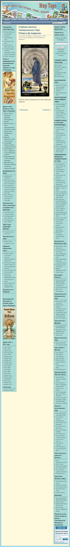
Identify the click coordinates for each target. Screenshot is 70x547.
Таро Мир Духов (60, 446)
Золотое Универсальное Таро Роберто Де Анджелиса (60, 141)
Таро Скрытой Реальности (60, 334)
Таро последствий (61, 146)
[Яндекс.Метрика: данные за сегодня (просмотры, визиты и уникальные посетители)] (8, 390)
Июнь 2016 (7, 369)
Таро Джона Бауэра (61, 466)
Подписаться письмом (59, 541)
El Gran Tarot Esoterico (59, 306)
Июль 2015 (7, 371)
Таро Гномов (59, 464)
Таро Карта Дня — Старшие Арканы (9, 213)
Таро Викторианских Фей (61, 461)
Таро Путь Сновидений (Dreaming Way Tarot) (60, 235)
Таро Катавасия (60, 492)
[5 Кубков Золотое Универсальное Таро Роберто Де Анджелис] (35, 70)
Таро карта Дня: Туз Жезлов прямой (9, 271)
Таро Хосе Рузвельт (61, 403)
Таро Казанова (60, 358)
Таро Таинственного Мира (60, 365)
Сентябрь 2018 (8, 353)
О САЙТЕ (14, 19)
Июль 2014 (7, 373)
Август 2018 (7, 354)
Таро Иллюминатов (61, 212)
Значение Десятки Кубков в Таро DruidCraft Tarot (9, 285)
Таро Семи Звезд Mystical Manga (61, 281)
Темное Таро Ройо (61, 397)
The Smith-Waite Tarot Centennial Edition (60, 106)
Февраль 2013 (8, 377)
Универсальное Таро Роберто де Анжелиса (60, 135)
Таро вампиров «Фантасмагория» (61, 436)
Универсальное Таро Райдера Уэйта (60, 171)
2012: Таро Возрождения (59, 290)
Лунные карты (60, 502)
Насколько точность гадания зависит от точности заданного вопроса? (9, 265)
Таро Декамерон (60, 369)
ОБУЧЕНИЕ (54, 19)
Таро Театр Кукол (61, 468)
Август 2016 (7, 366)
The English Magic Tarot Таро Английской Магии (61, 261)
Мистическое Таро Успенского (61, 302)
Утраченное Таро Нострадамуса (61, 309)
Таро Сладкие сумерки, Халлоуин (61, 470)
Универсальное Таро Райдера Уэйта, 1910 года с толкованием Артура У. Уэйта (61, 113)
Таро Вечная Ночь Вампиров (61, 423)
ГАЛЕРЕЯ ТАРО (33, 19)
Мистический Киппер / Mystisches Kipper (61, 509)
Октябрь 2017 (8, 362)
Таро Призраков (60, 433)
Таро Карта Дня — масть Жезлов (9, 217)
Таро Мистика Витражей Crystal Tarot (60, 379)
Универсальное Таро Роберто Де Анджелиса (60, 165)
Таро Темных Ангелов (59, 444)
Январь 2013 (8, 379)
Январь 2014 (8, 375)
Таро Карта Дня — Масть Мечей (9, 221)
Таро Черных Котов (61, 487)
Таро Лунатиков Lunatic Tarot (60, 284)
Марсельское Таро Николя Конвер (61, 86)
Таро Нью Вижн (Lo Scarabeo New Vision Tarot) (61, 150)
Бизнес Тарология (9, 56)
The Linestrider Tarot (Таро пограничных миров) (60, 222)
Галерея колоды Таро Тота (8, 233)
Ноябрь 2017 (8, 360)
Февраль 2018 (8, 356)
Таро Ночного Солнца (60, 440)
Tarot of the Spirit (60, 318)
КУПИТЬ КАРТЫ (44, 19)
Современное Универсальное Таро (60, 129)
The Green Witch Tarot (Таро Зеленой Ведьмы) (61, 251)
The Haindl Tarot (60, 316)
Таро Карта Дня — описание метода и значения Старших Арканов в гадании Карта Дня (9, 189)
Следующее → (47, 110)
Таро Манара (59, 352)
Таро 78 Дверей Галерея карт (60, 209)
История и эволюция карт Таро (8, 37)
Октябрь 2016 (8, 364)
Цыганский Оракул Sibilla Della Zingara (61, 499)
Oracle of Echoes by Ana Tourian (61, 504)
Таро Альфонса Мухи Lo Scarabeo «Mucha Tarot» (61, 384)
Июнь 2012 (7, 380)
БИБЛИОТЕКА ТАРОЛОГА (8, 177)
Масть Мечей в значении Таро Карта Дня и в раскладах (8, 197)
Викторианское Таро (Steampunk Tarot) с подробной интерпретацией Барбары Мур (61, 202)
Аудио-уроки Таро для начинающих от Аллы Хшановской (10, 181)
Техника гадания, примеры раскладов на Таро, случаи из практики (9, 51)
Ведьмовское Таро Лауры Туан (61, 247)
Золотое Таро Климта (60, 389)
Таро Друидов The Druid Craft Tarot (61, 326)
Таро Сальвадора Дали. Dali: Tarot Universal (61, 394)
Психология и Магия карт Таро (9, 46)
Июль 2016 (7, 367)
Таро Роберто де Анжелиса (60, 176)
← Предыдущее (23, 110)
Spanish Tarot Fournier (60, 90)
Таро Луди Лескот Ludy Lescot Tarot (61, 414)
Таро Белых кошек (61, 485)
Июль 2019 (7, 349)
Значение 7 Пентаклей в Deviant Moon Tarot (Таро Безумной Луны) (9, 277)
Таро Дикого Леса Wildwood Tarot (61, 330)
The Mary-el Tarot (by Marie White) (61, 400)
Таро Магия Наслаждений (60, 355)
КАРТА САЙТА (22, 19)
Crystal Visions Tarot (61, 186)
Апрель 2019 (8, 351)
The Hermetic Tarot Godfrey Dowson (61, 313)
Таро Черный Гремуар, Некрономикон (60, 418)
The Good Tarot (60, 473)
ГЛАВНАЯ (7, 19)
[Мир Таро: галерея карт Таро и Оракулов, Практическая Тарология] (35, 10)
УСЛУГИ (61, 19)
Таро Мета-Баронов (61, 287)
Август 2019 (7, 347)
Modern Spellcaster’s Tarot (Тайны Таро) (61, 270)
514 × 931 (42, 36)
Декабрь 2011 (8, 384)
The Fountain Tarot (61, 218)
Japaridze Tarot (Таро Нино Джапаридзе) (60, 229)
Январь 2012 (8, 382)
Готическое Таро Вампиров (60, 427)
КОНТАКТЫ (7, 23)
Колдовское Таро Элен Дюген (60, 265)
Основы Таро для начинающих (9, 33)
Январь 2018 (8, 358)
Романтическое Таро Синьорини (60, 361)
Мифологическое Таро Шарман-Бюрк (61, 344)
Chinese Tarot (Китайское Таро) (9, 242)
